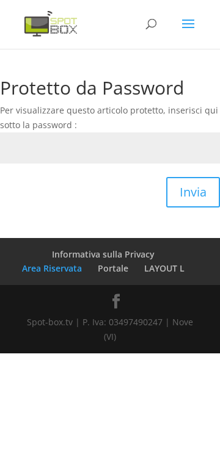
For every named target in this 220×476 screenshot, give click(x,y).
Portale (113, 268)
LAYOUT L (164, 268)
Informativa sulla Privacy (103, 254)
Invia (193, 192)
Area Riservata (52, 268)
